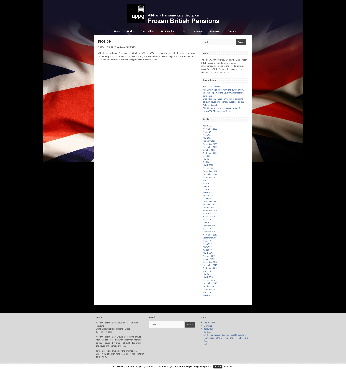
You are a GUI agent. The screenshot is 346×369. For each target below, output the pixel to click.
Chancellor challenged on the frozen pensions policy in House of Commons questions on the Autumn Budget (223, 102)
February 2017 (209, 256)
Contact (232, 31)
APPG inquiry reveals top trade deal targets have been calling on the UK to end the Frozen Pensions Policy (226, 338)
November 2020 (210, 204)
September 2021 (210, 177)
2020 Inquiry (167, 31)
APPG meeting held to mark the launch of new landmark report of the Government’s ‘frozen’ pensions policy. (223, 93)
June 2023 (207, 134)
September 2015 (210, 289)
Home (117, 31)
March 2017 (208, 253)
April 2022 (207, 162)
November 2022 (210, 147)
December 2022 (210, 144)
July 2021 (207, 180)
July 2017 (207, 241)
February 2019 (209, 225)
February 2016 (209, 280)
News (184, 31)
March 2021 (208, 192)
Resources (215, 31)
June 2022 (207, 156)
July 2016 (207, 271)
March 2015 (208, 295)
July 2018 (207, 228)
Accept (218, 366)
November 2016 (210, 265)
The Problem (147, 31)
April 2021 (207, 189)
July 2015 (207, 292)
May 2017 (207, 247)
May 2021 (207, 186)
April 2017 (207, 250)
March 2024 (208, 125)
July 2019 (207, 219)
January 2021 (208, 198)
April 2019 (207, 222)
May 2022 (207, 159)
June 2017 (207, 244)
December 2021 (210, 171)
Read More (228, 366)
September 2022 (210, 153)
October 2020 (209, 207)
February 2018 (209, 231)
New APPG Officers (211, 86)
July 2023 (207, 132)
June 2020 (207, 213)
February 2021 (209, 195)
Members (198, 31)
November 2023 (210, 129)
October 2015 (209, 286)
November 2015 (210, 283)
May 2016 (207, 274)
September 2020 (210, 210)
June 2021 (207, 183)
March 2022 (208, 165)
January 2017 (208, 259)
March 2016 (208, 277)
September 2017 (210, 237)
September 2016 (210, 268)
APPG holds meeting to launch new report (221, 108)
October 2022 (209, 150)
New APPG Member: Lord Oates (217, 111)
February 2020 (209, 216)
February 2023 (209, 141)
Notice (130, 31)
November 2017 (210, 234)
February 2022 (209, 168)
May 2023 (207, 138)
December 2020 (210, 201)
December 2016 (210, 262)
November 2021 (210, 174)
